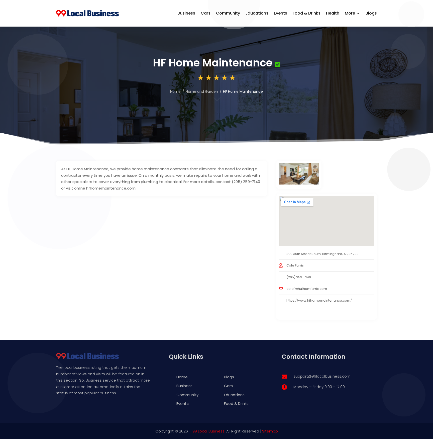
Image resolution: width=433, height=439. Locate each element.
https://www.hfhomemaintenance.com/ (319, 300)
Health (332, 13)
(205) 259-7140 (298, 277)
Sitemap (270, 431)
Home (175, 91)
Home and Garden (202, 91)
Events (280, 13)
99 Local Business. (208, 431)
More (350, 13)
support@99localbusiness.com (322, 376)
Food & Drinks (306, 13)
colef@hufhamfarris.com (306, 288)
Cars (205, 13)
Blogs (371, 13)
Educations (257, 13)
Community (228, 13)
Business (186, 13)
